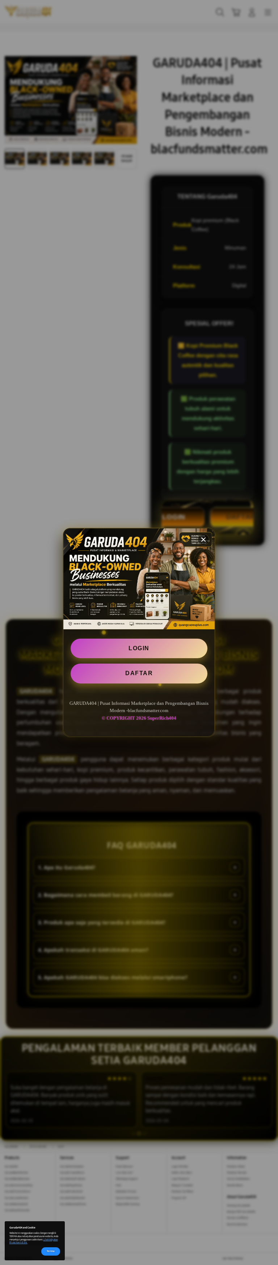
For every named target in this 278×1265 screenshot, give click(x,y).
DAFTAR (139, 673)
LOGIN (139, 648)
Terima (51, 1251)
